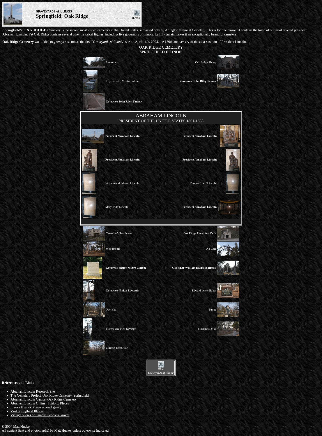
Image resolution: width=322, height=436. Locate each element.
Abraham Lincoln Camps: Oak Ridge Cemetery (44, 399)
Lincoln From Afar (116, 347)
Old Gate (211, 248)
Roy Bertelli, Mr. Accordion (122, 81)
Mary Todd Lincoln (117, 206)
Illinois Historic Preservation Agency (36, 407)
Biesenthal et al (207, 328)
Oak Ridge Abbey (205, 62)
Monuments (113, 248)
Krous (212, 309)
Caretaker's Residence (119, 233)
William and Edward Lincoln (122, 183)
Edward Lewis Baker (204, 290)
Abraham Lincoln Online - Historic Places (40, 403)
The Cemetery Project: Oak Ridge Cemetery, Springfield (50, 395)
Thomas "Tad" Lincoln (203, 183)
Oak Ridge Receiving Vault (200, 233)
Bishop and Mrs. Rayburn (121, 328)
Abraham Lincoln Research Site (33, 391)
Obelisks (111, 309)
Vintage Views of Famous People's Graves (40, 415)
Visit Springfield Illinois (27, 411)
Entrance (111, 62)
